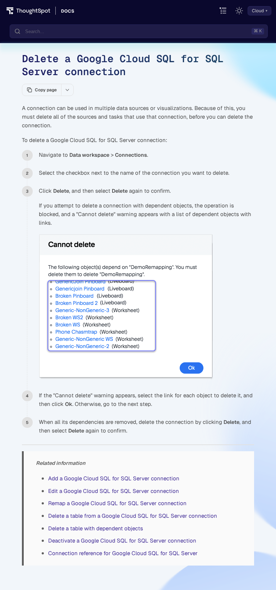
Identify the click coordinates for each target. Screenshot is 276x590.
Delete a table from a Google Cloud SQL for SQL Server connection (132, 515)
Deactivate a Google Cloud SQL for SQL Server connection (122, 540)
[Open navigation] (223, 11)
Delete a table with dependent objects (95, 528)
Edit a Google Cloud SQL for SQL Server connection (113, 491)
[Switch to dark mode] (239, 10)
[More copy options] (67, 90)
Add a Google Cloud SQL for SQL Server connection (113, 478)
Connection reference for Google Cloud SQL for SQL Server (123, 553)
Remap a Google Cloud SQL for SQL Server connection (117, 503)
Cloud (258, 11)
